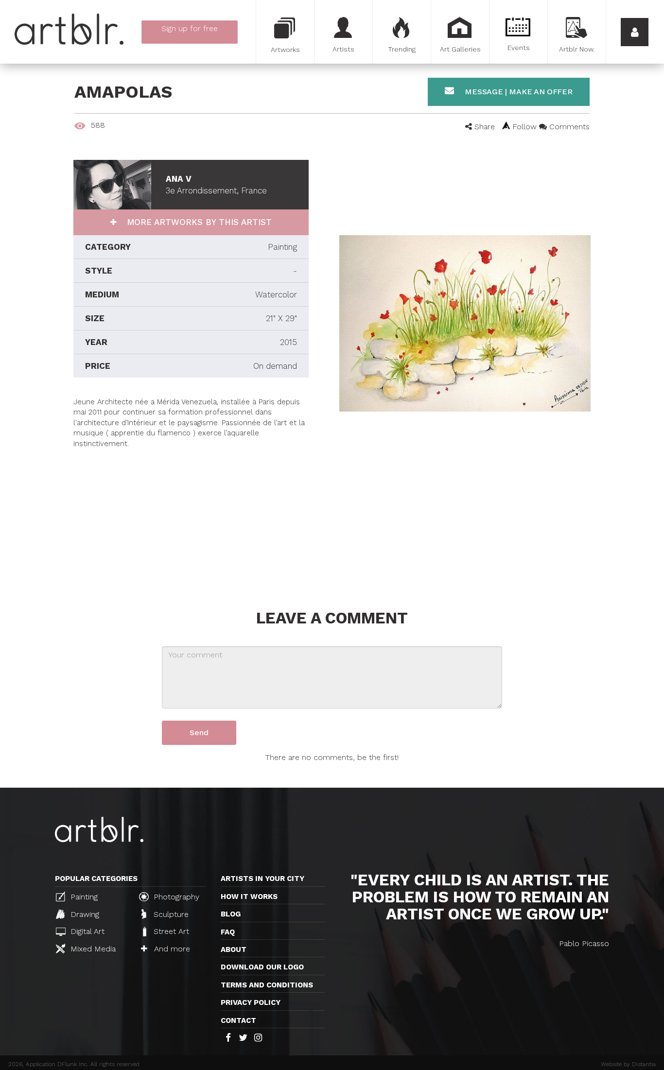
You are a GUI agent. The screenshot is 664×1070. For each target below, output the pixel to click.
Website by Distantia (628, 1064)
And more (171, 948)
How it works (249, 896)
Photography (175, 896)
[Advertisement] (191, 517)
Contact (238, 1020)
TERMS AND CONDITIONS (267, 985)
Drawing (83, 914)
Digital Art (86, 931)
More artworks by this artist (198, 222)
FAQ (228, 932)
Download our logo (262, 967)
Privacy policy (250, 1002)
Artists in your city (262, 878)
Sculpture (170, 914)
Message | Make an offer (518, 91)
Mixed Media (92, 948)
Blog (231, 914)
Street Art (170, 931)
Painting (83, 896)
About (233, 949)
